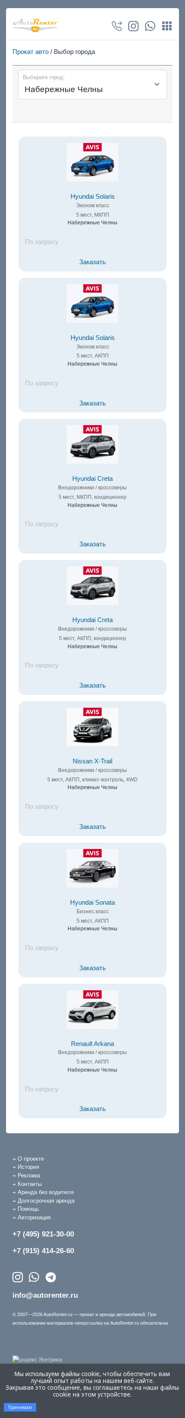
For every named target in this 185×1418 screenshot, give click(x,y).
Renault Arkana (92, 1043)
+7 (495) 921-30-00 (43, 1234)
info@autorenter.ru (45, 1295)
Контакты (30, 1184)
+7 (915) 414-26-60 (43, 1251)
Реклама (29, 1175)
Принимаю (20, 1407)
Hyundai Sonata (92, 902)
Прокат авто (30, 51)
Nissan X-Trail (92, 761)
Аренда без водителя (46, 1192)
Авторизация (34, 1217)
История (28, 1167)
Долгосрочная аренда (46, 1201)
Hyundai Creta (92, 478)
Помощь (28, 1209)
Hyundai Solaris (93, 196)
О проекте (31, 1159)
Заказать (92, 262)
